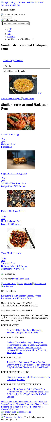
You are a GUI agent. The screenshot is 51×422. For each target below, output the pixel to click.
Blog (36, 401)
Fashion (22, 296)
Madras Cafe (25, 389)
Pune (29, 330)
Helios (34, 377)
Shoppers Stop (13, 377)
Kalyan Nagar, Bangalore (32, 342)
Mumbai (10, 332)
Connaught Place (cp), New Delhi (22, 350)
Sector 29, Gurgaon (38, 345)
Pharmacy (21, 298)
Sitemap (38, 404)
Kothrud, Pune (13, 342)
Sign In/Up (6, 17)
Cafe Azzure (24, 362)
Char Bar (17, 365)
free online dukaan (20, 279)
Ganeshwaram (29, 391)
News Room (6, 401)
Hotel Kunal (42, 367)
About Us (17, 401)
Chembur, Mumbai (33, 347)
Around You (27, 401)
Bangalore (21, 330)
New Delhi (12, 330)
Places (45, 404)
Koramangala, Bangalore (18, 345)
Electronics (6, 298)
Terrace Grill (12, 362)
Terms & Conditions (25, 404)
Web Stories (13, 409)
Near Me (43, 401)
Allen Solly (25, 377)
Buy (40, 93)
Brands (11, 407)
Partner (4, 407)
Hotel (14, 298)
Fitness (38, 296)
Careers (4, 409)
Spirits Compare (8, 404)
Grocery (30, 296)
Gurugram (19, 332)
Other (29, 298)
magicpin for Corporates (26, 407)
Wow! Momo (13, 389)
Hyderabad (37, 330)
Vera (39, 407)
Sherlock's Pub (29, 367)
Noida (27, 332)
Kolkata (34, 332)
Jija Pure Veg (22, 394)
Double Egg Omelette (13, 60)
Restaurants (6, 296)
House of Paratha (14, 391)
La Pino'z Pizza (38, 389)
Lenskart (41, 377)
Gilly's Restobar (29, 365)
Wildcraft (21, 379)
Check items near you (11, 98)
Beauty (15, 296)
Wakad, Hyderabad (15, 347)
